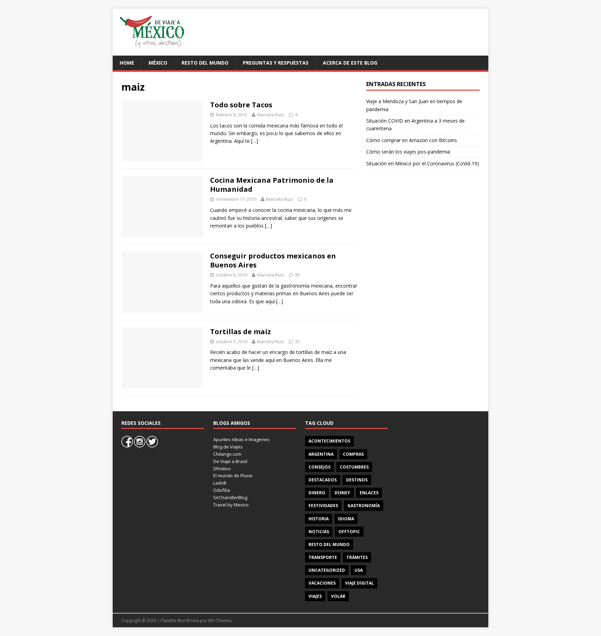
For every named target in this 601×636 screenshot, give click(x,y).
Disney (342, 493)
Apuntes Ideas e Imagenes (241, 439)
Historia (318, 519)
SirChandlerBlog (230, 497)
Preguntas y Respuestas (275, 62)
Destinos (357, 480)
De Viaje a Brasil (230, 461)
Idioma (346, 519)
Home (127, 62)
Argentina (321, 454)
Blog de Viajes (228, 447)
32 (297, 341)
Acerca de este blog (350, 62)
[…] (254, 141)
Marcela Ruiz (270, 114)
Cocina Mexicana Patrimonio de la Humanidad (272, 184)
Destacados (322, 480)
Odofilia (221, 490)
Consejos (319, 467)
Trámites (357, 557)
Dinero (316, 493)
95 (297, 275)
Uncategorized (326, 570)
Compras (353, 454)
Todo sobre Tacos (241, 104)
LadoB (219, 483)
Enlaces (369, 493)
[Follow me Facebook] (127, 446)
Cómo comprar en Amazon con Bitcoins (411, 140)
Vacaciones (322, 583)
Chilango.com (227, 454)
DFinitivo (222, 468)
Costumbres (354, 467)
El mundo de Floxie (233, 475)
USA (358, 570)
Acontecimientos (329, 441)
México (158, 62)
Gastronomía (363, 506)
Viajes (315, 596)
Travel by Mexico (231, 505)
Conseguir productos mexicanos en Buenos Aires (273, 260)
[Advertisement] (354, 31)
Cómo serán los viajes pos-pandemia (408, 151)
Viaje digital (359, 583)
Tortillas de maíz (240, 331)
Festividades (323, 506)
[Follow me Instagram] (140, 446)
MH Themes (220, 620)
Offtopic (349, 532)
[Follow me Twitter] (152, 446)
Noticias (318, 532)
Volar (338, 596)
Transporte (322, 557)
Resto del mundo (205, 62)
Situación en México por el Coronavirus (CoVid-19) (422, 163)
